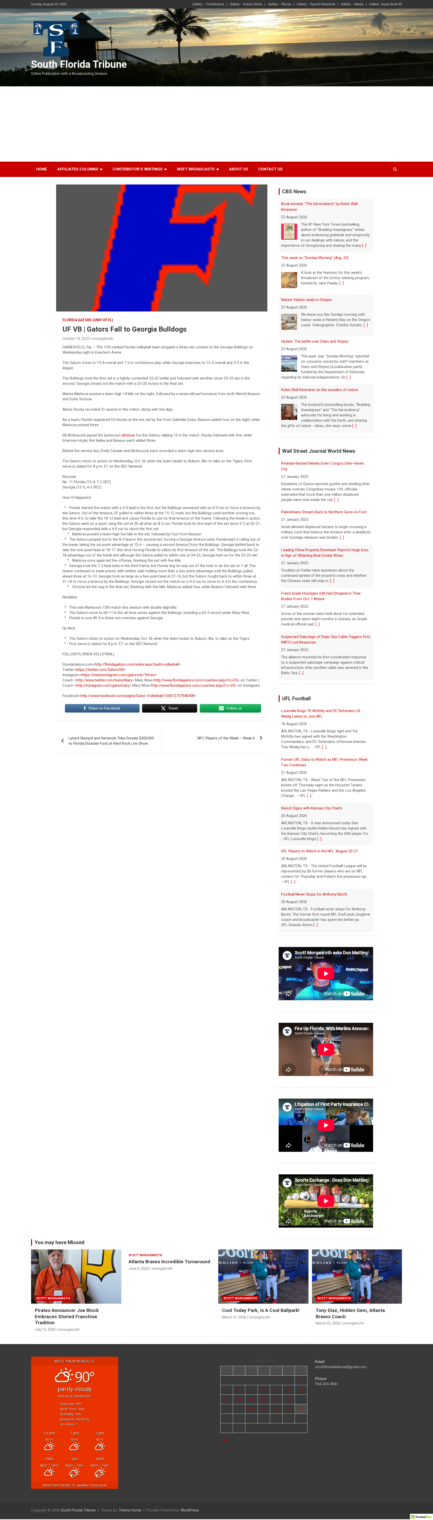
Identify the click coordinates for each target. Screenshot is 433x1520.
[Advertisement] (216, 124)
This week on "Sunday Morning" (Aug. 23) (315, 258)
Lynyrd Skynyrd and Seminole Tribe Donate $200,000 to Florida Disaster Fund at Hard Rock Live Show (111, 741)
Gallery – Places (279, 4)
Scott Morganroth (53, 1298)
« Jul (224, 1440)
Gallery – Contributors (208, 4)
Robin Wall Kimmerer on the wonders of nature (319, 390)
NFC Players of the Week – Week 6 (226, 738)
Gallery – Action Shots (246, 4)
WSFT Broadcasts (196, 169)
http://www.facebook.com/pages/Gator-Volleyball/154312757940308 (137, 695)
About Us (238, 169)
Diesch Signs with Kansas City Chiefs (311, 808)
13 (276, 1399)
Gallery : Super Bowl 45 (385, 4)
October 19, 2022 (75, 339)
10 (239, 1399)
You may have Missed (59, 1242)
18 (251, 1409)
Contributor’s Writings (138, 169)
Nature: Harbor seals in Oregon (306, 299)
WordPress (190, 1510)
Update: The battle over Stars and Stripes (315, 341)
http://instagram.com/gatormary (102, 685)
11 (251, 1399)
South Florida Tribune (79, 64)
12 (264, 1399)
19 (264, 1409)
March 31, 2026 (234, 1317)
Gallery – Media (352, 4)
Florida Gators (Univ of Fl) (87, 320)
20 (276, 1409)
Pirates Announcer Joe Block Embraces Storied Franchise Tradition (67, 1316)
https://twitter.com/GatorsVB (100, 669)
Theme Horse (130, 1510)
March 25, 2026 (328, 1323)
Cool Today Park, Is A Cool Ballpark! (260, 1310)
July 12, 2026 (45, 1329)
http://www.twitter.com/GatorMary (104, 680)
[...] (364, 245)
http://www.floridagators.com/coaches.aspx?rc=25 (196, 680)
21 (289, 1409)
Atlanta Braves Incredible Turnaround (169, 1261)
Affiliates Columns (77, 169)
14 (289, 1399)
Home (41, 169)
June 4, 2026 (139, 1268)
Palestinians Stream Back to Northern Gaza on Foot (324, 512)
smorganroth (102, 339)
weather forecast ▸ (74, 1485)
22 (301, 1409)
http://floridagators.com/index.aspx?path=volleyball (137, 664)
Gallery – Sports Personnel (316, 4)
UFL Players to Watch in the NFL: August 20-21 (319, 851)
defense (128, 435)
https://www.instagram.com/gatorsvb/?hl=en (118, 675)
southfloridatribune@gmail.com (341, 1367)
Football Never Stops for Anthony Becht (314, 894)
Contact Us (270, 169)
